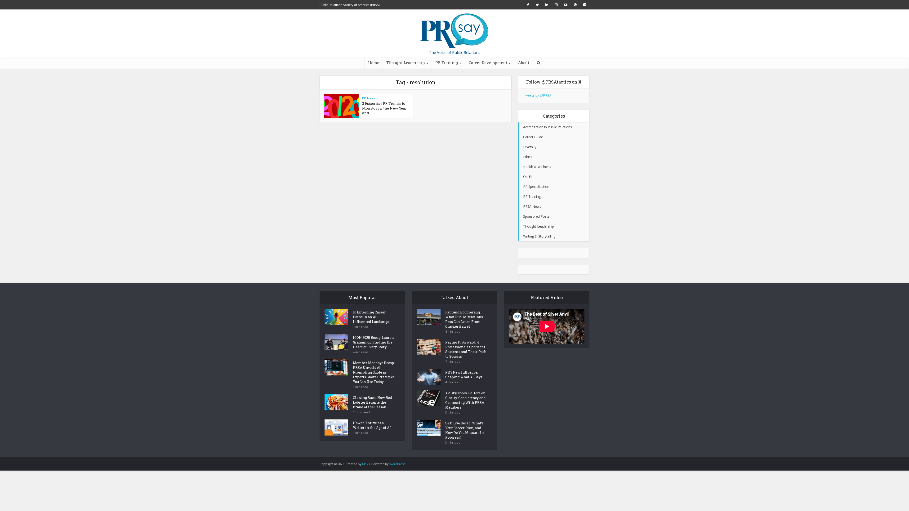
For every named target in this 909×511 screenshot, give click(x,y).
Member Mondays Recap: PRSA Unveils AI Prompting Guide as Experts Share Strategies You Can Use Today (374, 372)
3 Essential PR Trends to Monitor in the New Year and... (384, 108)
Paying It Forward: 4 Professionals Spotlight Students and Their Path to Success (465, 349)
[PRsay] (454, 30)
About (523, 62)
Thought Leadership (405, 62)
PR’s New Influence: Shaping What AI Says (463, 374)
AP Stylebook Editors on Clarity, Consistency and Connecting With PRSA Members (465, 400)
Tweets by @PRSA (537, 95)
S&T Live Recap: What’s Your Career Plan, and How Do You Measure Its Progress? (465, 430)
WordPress (397, 464)
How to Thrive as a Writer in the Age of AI (372, 425)
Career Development (488, 62)
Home (373, 62)
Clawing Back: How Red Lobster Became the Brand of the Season (372, 402)
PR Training (446, 62)
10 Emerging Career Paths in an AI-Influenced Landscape (371, 317)
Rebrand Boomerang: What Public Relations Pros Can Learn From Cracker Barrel (464, 319)
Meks (366, 464)
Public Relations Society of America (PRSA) (349, 5)
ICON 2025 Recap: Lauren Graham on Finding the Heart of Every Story (373, 342)
